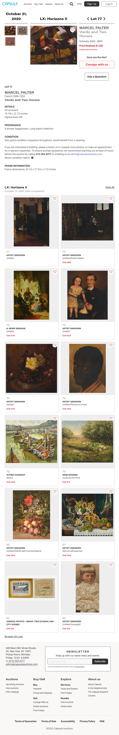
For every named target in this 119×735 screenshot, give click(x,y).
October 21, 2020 (16, 16)
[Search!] (71, 4)
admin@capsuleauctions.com (86, 154)
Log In (109, 3)
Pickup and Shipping (42, 693)
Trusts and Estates (69, 688)
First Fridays (38, 710)
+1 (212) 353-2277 (15, 661)
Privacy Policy (79, 667)
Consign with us (97, 64)
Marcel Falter (94, 28)
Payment (37, 688)
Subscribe (100, 661)
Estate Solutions (40, 706)
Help (79, 3)
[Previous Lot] (88, 18)
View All (109, 187)
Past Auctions (67, 702)
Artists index (66, 706)
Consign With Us (40, 702)
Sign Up (91, 3)
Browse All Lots (14, 636)
